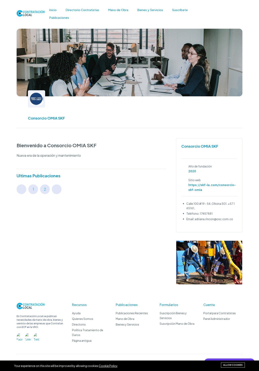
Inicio (53, 10)
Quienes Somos (82, 319)
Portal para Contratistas (219, 313)
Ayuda (76, 313)
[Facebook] (20, 336)
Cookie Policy (108, 366)
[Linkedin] (28, 336)
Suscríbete (180, 10)
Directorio (79, 324)
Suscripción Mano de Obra (177, 323)
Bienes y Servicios (150, 10)
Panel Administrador (216, 319)
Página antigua (81, 340)
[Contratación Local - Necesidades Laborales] (31, 308)
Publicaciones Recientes (132, 313)
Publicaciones (59, 17)
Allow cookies (233, 365)
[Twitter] (37, 336)
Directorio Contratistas (82, 10)
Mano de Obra (118, 10)
